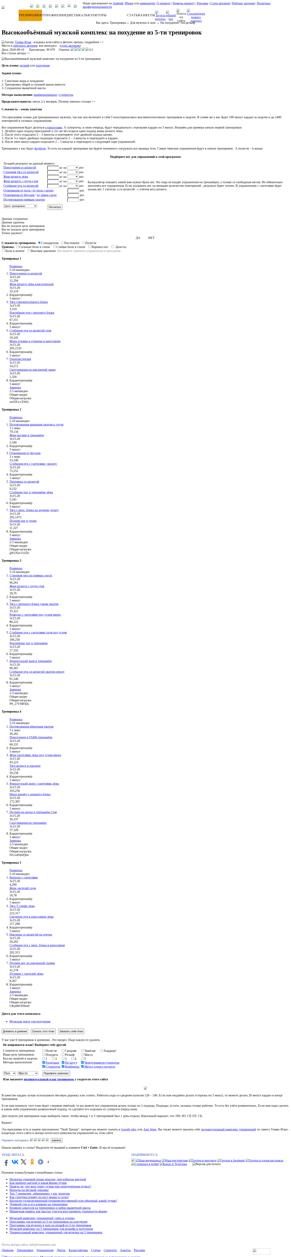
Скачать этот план (43, 1031)
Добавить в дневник (15, 1031)
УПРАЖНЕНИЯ (54, 15)
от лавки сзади (47, 195)
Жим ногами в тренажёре (27, 435)
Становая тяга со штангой (21, 172)
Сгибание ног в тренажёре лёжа (31, 492)
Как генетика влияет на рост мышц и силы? (39, 1197)
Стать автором (220, 3)
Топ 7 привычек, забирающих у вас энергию (40, 1193)
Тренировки (118, 22)
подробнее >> (94, 42)
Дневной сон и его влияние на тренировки (39, 1204)
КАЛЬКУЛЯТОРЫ (93, 15)
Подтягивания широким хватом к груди (37, 424)
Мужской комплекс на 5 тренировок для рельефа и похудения (51, 1228)
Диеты (61, 1250)
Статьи (96, 1250)
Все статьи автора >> (16, 53)
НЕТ (151, 237)
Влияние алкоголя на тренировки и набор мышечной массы (50, 1207)
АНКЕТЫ (147, 15)
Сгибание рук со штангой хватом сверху (37, 671)
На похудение (169, 22)
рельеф (24, 65)
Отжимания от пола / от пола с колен (28, 190)
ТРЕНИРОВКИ (30, 15)
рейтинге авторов (25, 45)
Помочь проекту (184, 3)
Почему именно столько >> (76, 101)
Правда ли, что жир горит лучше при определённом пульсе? (50, 1186)
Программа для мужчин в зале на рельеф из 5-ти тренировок (50, 1225)
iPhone (129, 3)
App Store (149, 1129)
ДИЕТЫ (72, 15)
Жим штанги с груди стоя (20, 181)
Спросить (110, 1250)
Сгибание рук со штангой (20, 185)
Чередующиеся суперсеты (101, 1062)
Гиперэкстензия (20, 359)
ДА (138, 237)
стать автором (70, 45)
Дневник (8, 1250)
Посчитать (55, 207)
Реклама (202, 3)
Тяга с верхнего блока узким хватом (34, 604)
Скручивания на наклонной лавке (33, 369)
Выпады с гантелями (24, 877)
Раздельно (52, 1062)
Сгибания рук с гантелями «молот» (33, 463)
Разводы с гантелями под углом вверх (35, 614)
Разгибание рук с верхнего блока (32, 312)
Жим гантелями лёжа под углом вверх (35, 755)
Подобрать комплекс (56, 1073)
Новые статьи (53, 1172)
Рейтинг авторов (243, 3)
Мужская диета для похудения (30, 1021)
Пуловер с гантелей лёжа (26, 973)
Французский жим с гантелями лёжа (34, 783)
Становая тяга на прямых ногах (31, 575)
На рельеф (188, 22)
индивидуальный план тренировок (49, 1079)
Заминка (15, 387)
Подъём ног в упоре (23, 520)
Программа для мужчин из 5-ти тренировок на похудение (48, 1221)
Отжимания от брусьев (18, 195)
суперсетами (53, 127)
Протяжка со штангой (24, 481)
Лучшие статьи (33, 1172)
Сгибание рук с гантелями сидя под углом (38, 632)
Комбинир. (72, 1066)
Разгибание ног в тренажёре (29, 643)
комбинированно (45, 94)
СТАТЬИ (133, 15)
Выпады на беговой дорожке (29, 1190)
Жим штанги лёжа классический (32, 284)
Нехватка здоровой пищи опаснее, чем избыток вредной (48, 1179)
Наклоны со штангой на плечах (31, 934)
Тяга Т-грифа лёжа (22, 906)
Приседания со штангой (19, 167)
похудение (43, 65)
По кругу (71, 1062)
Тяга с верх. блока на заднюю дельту (34, 510)
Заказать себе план (71, 1031)
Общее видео (18, 394)
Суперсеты (53, 1066)
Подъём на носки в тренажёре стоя (33, 812)
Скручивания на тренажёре (28, 822)
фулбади (40, 148)
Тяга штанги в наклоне (25, 765)
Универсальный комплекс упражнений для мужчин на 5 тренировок (56, 1232)
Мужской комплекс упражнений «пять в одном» (42, 1218)
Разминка (16, 266)
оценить (56, 1140)
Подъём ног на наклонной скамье (32, 963)
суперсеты (66, 94)
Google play (128, 1129)
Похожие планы (12, 1172)
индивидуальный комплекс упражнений (228, 1129)
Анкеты (125, 1250)
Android (118, 3)
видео (25, 270)
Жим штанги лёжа (15, 176)
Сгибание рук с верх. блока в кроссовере (37, 945)
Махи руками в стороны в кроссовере (35, 341)
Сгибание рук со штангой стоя (30, 330)
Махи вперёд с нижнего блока (30, 794)
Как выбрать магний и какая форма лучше (38, 1183)
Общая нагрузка (20, 398)
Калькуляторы (78, 1250)
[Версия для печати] (206, 1164)
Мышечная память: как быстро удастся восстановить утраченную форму (58, 1211)
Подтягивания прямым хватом (24, 199)
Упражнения (44, 1250)
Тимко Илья (23, 42)
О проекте (163, 3)
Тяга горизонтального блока (29, 302)
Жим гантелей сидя (23, 888)
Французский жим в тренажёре (31, 661)
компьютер (147, 3)
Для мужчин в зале (143, 22)
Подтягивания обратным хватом (31, 726)
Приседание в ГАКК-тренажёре (31, 737)
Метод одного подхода (99, 1066)
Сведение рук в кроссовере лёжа (32, 916)
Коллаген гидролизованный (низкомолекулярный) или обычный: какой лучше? (63, 1200)
